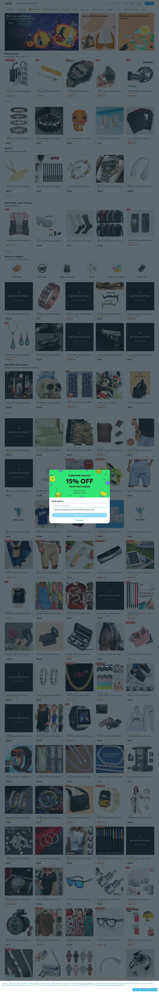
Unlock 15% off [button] (79, 515)
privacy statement (87, 983)
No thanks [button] (79, 520)
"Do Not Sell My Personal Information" (109, 985)
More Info (152, 990)
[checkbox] (53, 509)
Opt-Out (144, 990)
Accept (136, 990)
